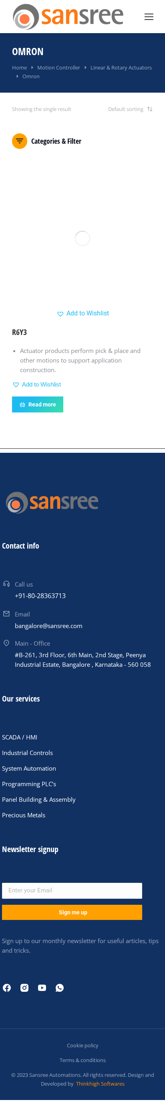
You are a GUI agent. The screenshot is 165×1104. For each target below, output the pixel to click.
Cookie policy (83, 1045)
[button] (82, 313)
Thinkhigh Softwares (100, 1083)
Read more (42, 404)
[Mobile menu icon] (149, 17)
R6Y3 (19, 332)
